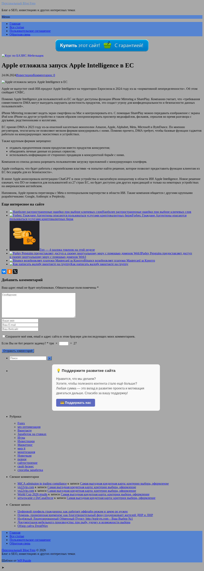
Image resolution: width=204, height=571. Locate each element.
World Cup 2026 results (32, 494)
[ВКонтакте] (4, 271)
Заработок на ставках (32, 434)
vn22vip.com (26, 487)
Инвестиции (24, 75)
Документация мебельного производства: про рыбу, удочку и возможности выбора (74, 522)
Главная (15, 23)
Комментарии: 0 (44, 75)
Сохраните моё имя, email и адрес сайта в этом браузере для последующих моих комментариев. (70, 336)
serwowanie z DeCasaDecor (35, 498)
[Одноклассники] (9, 271)
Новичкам (24, 455)
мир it (21, 448)
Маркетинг (25, 445)
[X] (15, 271)
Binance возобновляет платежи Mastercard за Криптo (119, 260)
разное (22, 459)
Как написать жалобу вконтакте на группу (99, 264)
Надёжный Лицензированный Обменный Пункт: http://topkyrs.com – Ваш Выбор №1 (75, 518)
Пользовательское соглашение (30, 31)
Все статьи (17, 27)
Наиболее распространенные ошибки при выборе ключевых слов (146, 211)
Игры (21, 437)
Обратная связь (20, 34)
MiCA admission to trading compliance (42, 483)
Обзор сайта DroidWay (33, 526)
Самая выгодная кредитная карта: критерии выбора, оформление (124, 483)
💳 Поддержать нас (75, 402)
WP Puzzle (24, 560)
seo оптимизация (29, 427)
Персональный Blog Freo (18, 3)
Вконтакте (25, 430)
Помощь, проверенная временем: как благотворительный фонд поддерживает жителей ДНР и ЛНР (85, 515)
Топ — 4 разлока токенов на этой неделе (67, 249)
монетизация (26, 452)
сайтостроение (27, 462)
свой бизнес (26, 466)
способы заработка (30, 470)
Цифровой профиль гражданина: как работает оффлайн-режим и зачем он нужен (73, 511)
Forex (21, 423)
